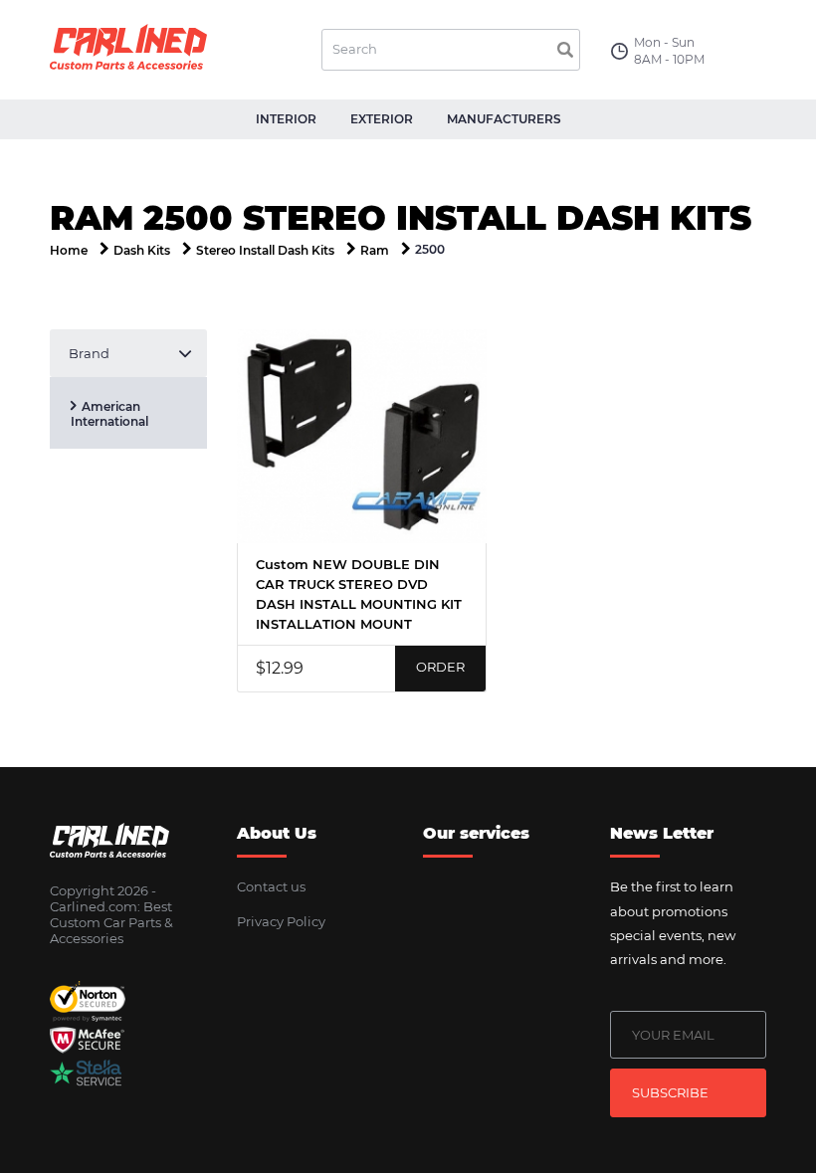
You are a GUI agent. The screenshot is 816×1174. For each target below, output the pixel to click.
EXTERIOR (381, 118)
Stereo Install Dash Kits (265, 250)
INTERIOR (286, 118)
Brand (89, 353)
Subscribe (670, 1092)
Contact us (271, 886)
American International (109, 414)
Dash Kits (141, 250)
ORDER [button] (440, 667)
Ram (374, 250)
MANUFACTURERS (504, 118)
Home (69, 250)
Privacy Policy (281, 921)
